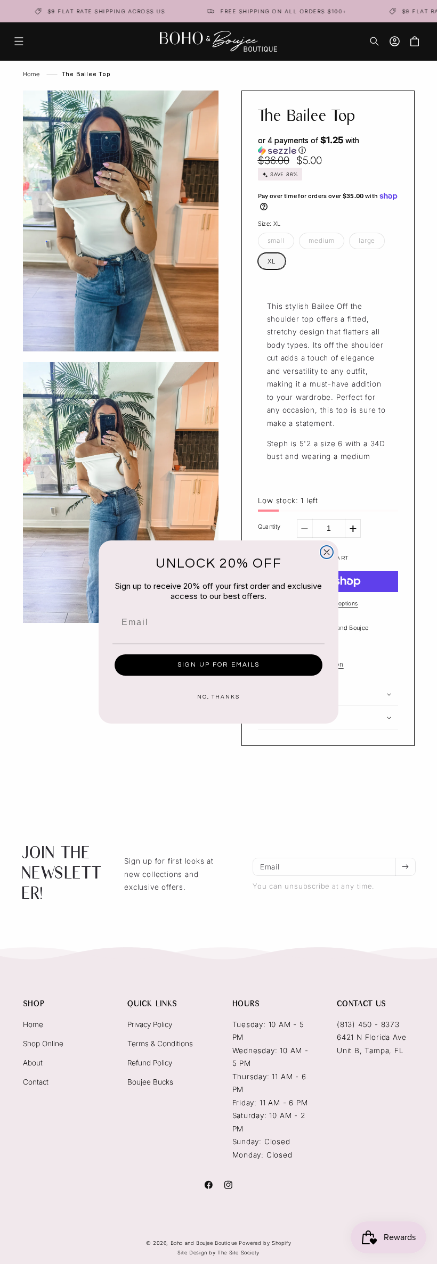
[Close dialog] (326, 552)
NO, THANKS (218, 697)
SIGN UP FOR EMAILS (218, 664)
